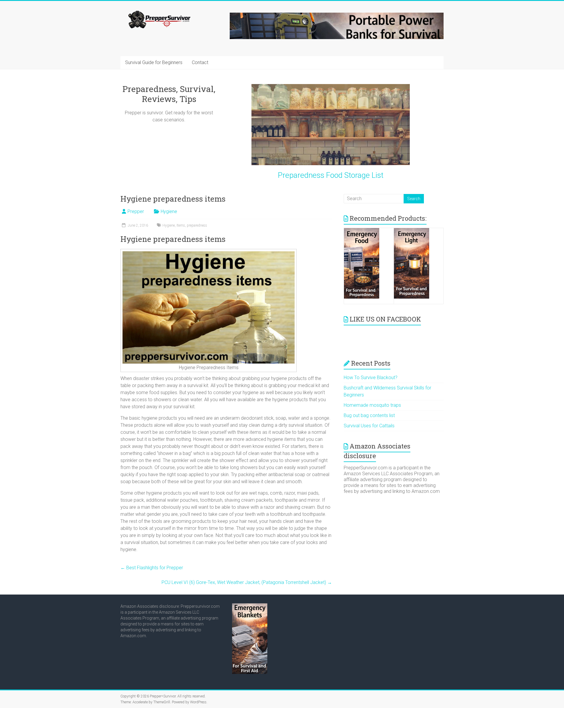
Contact (200, 62)
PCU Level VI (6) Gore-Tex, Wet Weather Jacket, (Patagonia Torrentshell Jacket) (247, 582)
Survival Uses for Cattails (369, 426)
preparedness (197, 225)
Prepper (135, 211)
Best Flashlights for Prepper (151, 567)
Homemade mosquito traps (372, 405)
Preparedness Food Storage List (330, 175)
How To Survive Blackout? (370, 377)
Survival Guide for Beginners (153, 62)
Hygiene (169, 211)
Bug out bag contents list (369, 415)
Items (181, 225)
